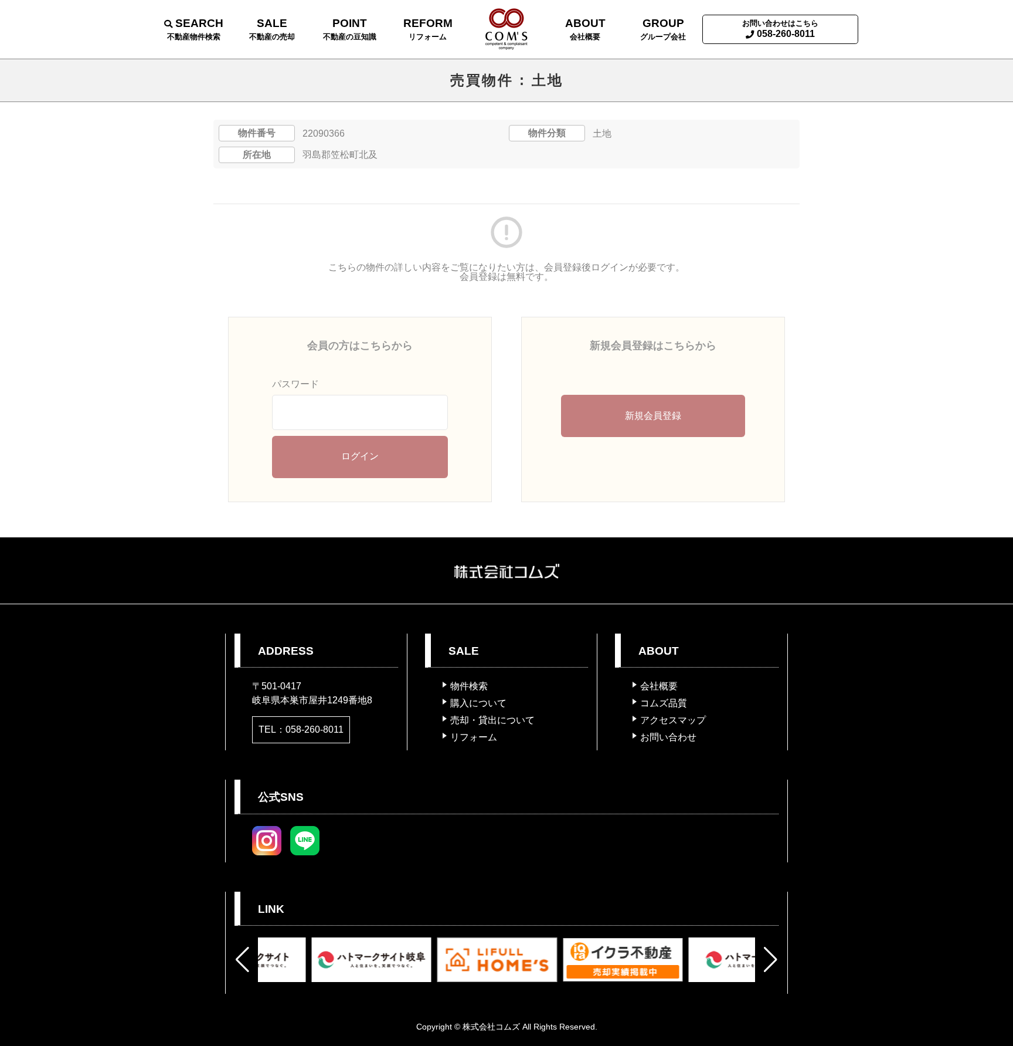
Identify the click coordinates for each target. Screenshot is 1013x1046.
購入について (478, 703)
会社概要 (659, 686)
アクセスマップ (673, 720)
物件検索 (469, 686)
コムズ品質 (663, 703)
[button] (242, 960)
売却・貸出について (492, 720)
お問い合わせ (668, 737)
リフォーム (473, 737)
